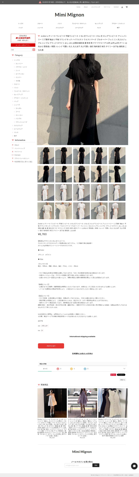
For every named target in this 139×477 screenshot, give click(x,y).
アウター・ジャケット (118, 23)
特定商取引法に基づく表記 (23, 161)
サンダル (18, 108)
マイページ (107, 7)
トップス (20, 23)
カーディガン (20, 74)
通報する (122, 379)
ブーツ (18, 111)
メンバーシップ (95, 7)
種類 (39, 326)
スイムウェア (60, 27)
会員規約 (131, 475)
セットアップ (99, 23)
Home (78, 7)
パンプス (18, 118)
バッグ (21, 27)
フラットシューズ (21, 122)
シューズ (40, 27)
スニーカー (19, 115)
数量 (39, 330)
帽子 (118, 27)
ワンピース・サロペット (79, 23)
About (86, 7)
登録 (95, 465)
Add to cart (51, 346)
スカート (40, 23)
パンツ (60, 23)
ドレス (99, 27)
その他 (18, 81)
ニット (18, 70)
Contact (116, 7)
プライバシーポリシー (22, 158)
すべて (45, 368)
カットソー (19, 63)
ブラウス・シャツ (21, 67)
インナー (18, 77)
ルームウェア (79, 27)
